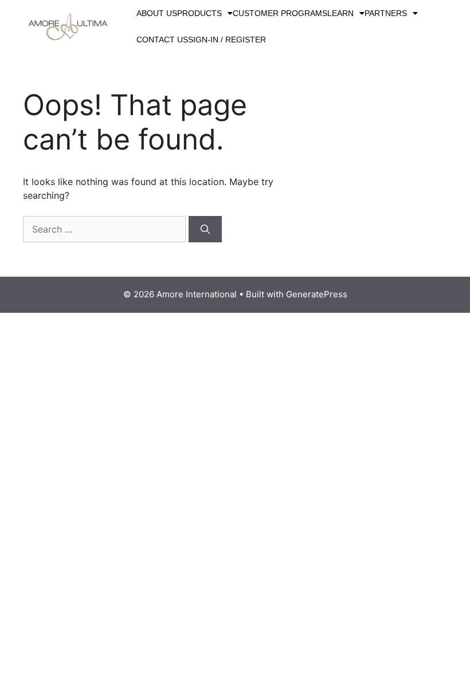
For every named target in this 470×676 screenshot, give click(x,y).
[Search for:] (106, 229)
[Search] (205, 229)
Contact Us (162, 39)
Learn (340, 13)
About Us (156, 13)
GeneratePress (316, 294)
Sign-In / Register (227, 39)
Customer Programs (280, 13)
